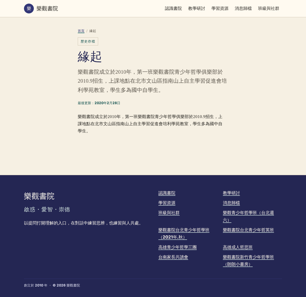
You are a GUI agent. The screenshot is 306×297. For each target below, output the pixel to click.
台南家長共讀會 (173, 257)
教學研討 (196, 8)
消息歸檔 (243, 8)
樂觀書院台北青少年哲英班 (248, 229)
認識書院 (173, 8)
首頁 (81, 31)
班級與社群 (268, 8)
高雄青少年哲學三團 (177, 247)
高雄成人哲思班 (238, 247)
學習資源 (219, 8)
